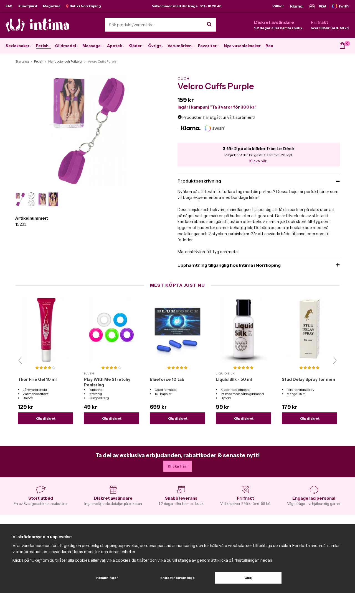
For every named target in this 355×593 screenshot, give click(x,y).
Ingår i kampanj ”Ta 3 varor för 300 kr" (217, 107)
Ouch (183, 78)
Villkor (278, 6)
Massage (91, 45)
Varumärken (180, 45)
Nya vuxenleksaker (242, 45)
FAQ (9, 6)
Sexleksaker (17, 45)
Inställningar (107, 578)
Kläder (135, 45)
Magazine (51, 6)
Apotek (114, 45)
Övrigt (154, 45)
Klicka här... (258, 160)
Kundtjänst (27, 6)
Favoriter (207, 45)
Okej (248, 578)
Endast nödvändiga (177, 578)
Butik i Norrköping (85, 6)
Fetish (42, 45)
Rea (269, 45)
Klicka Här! (177, 466)
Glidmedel (65, 45)
